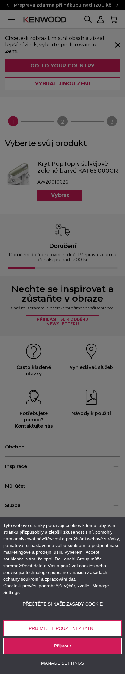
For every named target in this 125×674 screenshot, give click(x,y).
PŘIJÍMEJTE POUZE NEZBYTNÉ (62, 628)
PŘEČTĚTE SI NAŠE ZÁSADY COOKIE (63, 604)
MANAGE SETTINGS (62, 663)
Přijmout (62, 645)
